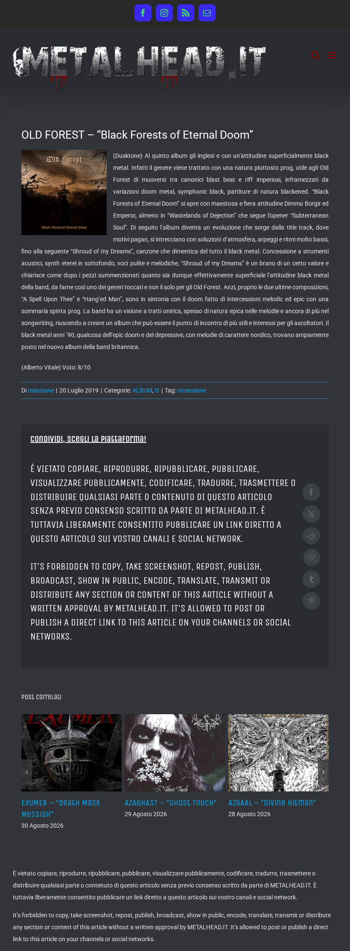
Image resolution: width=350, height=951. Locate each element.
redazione (41, 390)
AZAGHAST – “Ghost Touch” (171, 803)
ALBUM (142, 390)
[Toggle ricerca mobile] (315, 55)
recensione (191, 390)
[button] (26, 772)
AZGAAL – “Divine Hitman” (272, 803)
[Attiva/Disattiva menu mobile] (332, 55)
